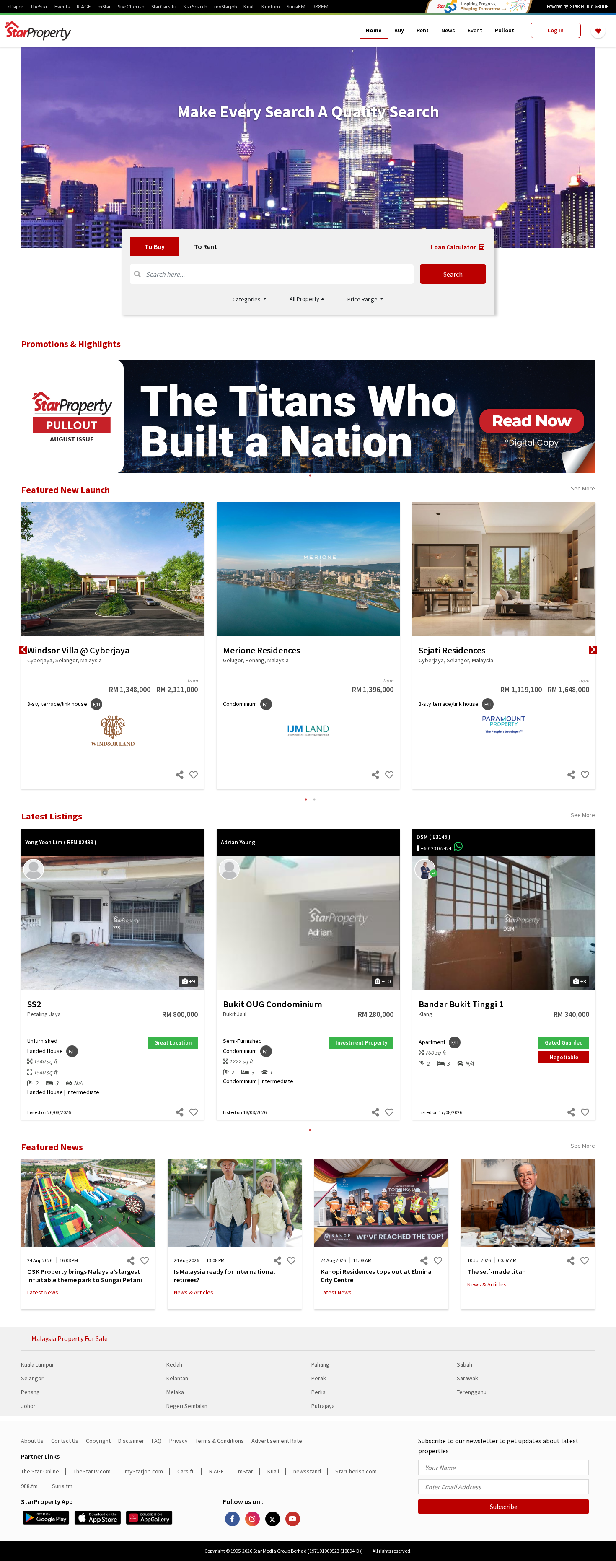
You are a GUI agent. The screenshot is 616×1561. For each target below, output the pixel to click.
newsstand (307, 1471)
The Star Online (40, 1471)
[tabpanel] (308, 147)
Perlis (318, 1392)
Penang (30, 1392)
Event (475, 30)
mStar (104, 6)
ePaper (15, 6)
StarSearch (195, 6)
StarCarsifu (163, 6)
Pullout (504, 30)
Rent (423, 30)
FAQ (157, 1440)
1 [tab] (310, 475)
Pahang (320, 1364)
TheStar (39, 6)
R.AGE (84, 6)
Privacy (178, 1440)
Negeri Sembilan (186, 1406)
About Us (32, 1440)
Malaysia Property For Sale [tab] (69, 1338)
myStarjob (225, 6)
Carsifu (186, 1471)
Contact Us (64, 1440)
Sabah (464, 1364)
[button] (307, 299)
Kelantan (177, 1378)
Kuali (249, 6)
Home (374, 30)
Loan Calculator (454, 247)
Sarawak (467, 1378)
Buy (399, 30)
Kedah (174, 1364)
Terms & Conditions (219, 1440)
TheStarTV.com (92, 1471)
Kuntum (270, 6)
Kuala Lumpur (37, 1364)
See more (583, 488)
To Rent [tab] (205, 246)
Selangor (32, 1378)
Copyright (98, 1440)
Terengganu (472, 1392)
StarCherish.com (356, 1471)
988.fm (29, 1486)
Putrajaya (323, 1406)
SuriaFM (296, 6)
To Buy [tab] (155, 246)
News (448, 30)
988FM (320, 6)
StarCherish (131, 6)
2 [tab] (314, 799)
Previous (23, 650)
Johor (28, 1406)
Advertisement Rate (276, 1440)
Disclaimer (131, 1440)
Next (593, 650)
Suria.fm (62, 1486)
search (453, 274)
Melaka (175, 1392)
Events (62, 6)
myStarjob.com (144, 1471)
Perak (318, 1378)
